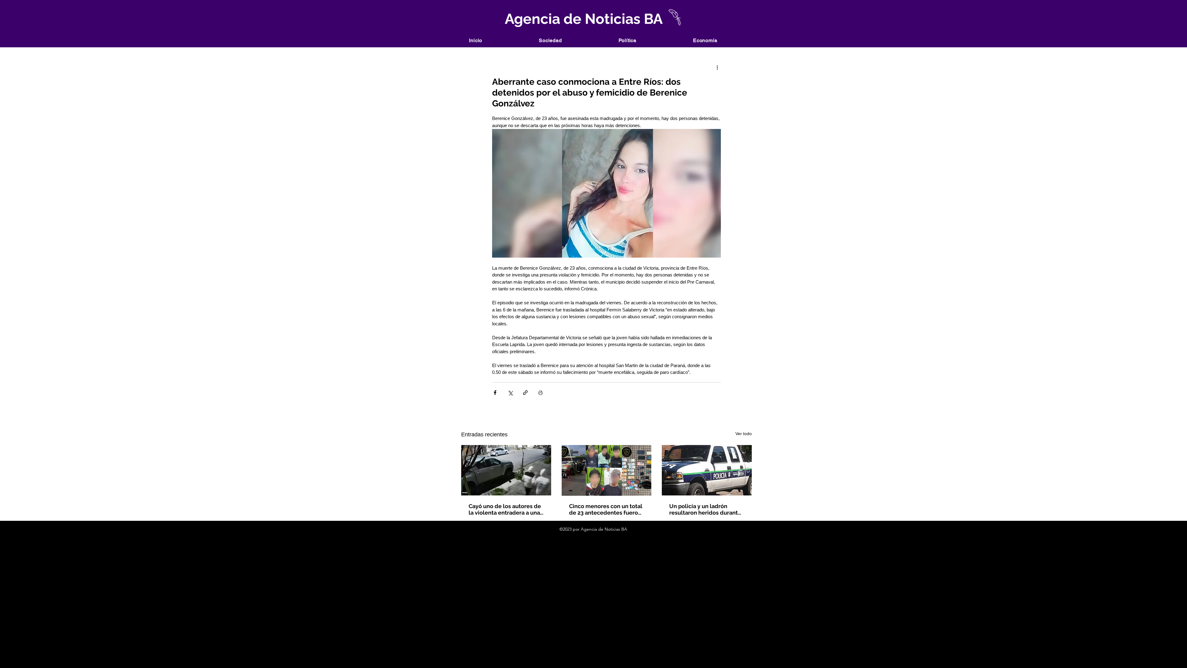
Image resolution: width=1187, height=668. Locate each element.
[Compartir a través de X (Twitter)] (510, 393)
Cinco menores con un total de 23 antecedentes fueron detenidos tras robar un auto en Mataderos (605, 509)
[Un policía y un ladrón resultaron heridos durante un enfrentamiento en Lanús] (707, 470)
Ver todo (743, 433)
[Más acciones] (717, 67)
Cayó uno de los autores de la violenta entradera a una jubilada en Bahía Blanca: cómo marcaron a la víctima (505, 509)
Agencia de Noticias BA (582, 19)
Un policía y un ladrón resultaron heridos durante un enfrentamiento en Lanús (705, 509)
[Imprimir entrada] (540, 393)
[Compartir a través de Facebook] (495, 393)
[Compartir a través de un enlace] (525, 393)
